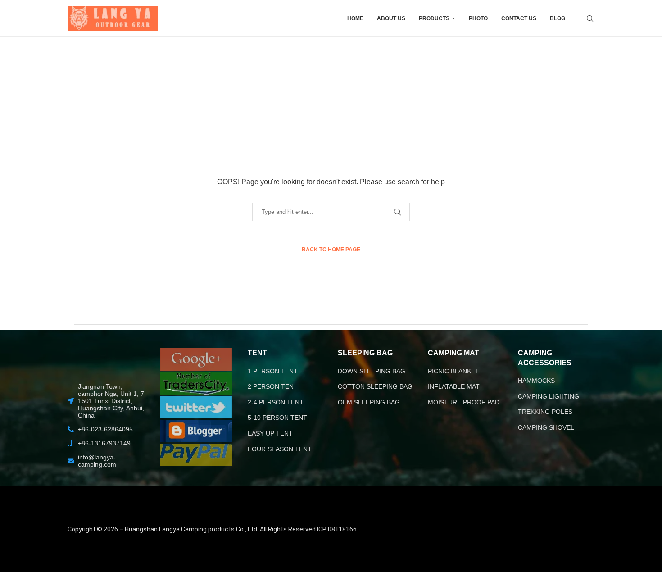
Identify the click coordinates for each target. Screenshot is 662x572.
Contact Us (518, 18)
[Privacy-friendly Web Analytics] (552, 499)
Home (355, 18)
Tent (257, 353)
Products (434, 18)
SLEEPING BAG (365, 353)
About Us (391, 18)
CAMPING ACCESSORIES (544, 358)
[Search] (589, 18)
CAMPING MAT (453, 353)
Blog (557, 18)
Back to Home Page (331, 249)
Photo (478, 18)
